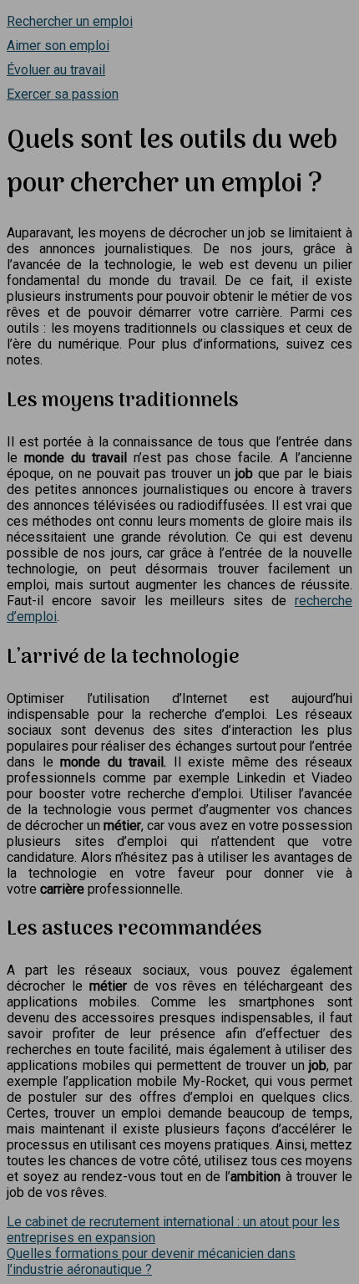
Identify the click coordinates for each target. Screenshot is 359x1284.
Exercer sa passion (63, 94)
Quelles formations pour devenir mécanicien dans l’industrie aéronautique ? (151, 1261)
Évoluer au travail (56, 70)
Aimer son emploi (58, 46)
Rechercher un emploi (70, 21)
